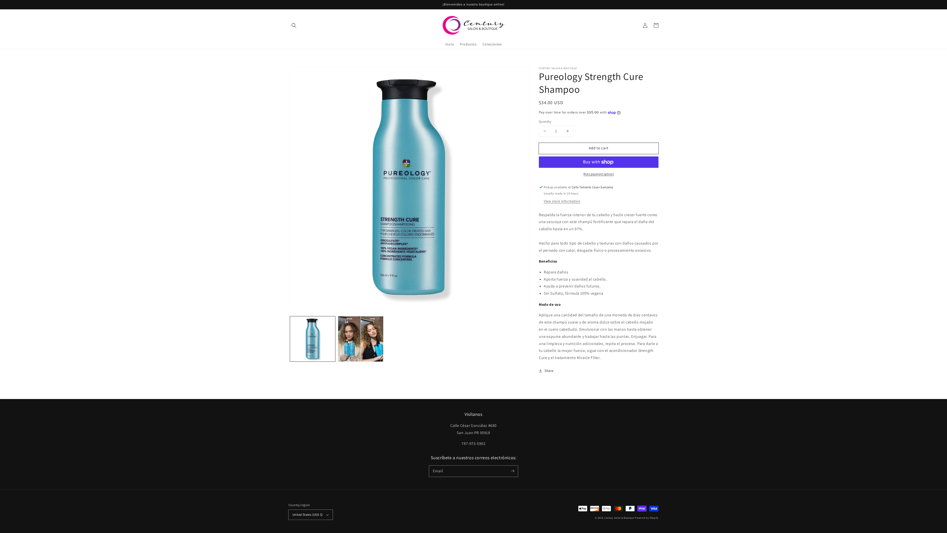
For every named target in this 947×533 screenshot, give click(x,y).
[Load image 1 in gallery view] (312, 339)
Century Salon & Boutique (619, 517)
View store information (562, 201)
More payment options (598, 174)
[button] (294, 25)
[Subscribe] (512, 471)
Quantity (545, 121)
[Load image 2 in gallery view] (360, 339)
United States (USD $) (307, 515)
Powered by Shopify (646, 517)
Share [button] (549, 370)
